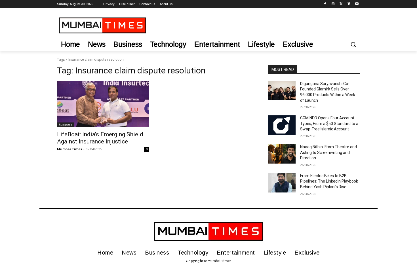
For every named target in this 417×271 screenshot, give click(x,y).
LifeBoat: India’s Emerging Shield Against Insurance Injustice (100, 138)
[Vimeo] (349, 4)
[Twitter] (341, 4)
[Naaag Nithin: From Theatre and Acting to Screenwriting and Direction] (282, 154)
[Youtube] (356, 4)
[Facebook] (325, 4)
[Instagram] (333, 4)
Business (65, 125)
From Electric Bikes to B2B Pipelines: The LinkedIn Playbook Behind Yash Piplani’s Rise (329, 181)
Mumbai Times (69, 149)
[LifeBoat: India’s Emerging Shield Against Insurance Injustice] (103, 104)
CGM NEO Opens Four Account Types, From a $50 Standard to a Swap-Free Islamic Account (329, 123)
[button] (353, 44)
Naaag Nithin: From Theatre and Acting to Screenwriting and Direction (328, 152)
